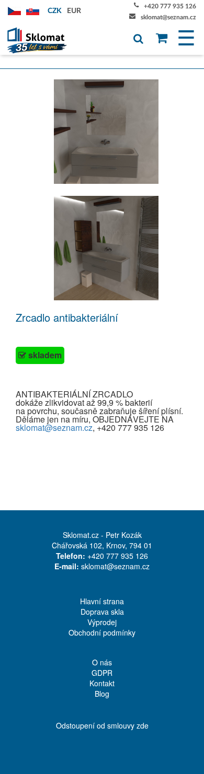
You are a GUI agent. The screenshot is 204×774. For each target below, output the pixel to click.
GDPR (102, 672)
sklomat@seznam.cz (168, 17)
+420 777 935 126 (170, 6)
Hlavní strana (102, 601)
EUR (74, 11)
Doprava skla (102, 611)
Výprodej (102, 622)
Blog (102, 693)
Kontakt (102, 683)
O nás (102, 662)
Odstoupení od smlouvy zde (102, 725)
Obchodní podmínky (102, 632)
